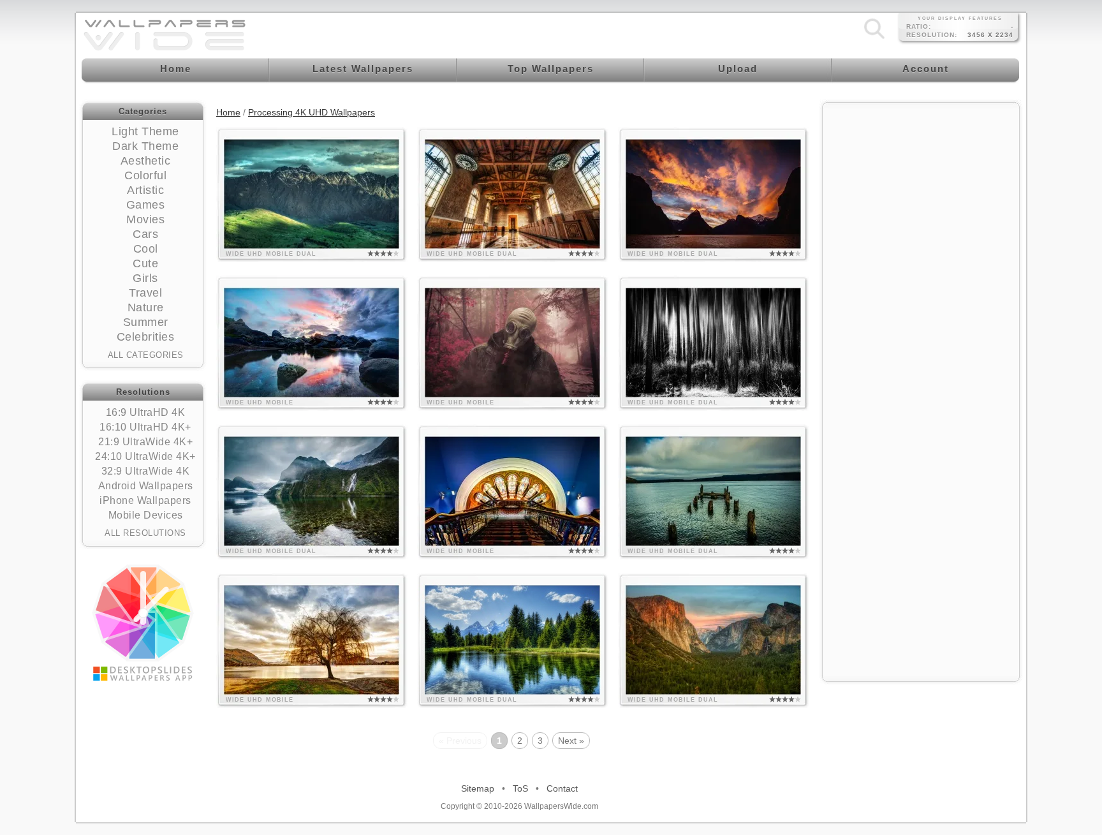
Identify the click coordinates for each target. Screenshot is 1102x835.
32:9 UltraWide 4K (145, 471)
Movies (145, 219)
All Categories (146, 355)
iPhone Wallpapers (145, 500)
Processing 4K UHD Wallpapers (311, 112)
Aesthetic (146, 160)
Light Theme (145, 131)
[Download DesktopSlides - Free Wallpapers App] (143, 622)
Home (228, 112)
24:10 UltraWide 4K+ (145, 456)
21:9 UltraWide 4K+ (145, 441)
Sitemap (477, 788)
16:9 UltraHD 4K (146, 412)
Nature (146, 307)
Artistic (145, 190)
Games (145, 204)
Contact (562, 788)
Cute (145, 263)
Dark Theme (145, 146)
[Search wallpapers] (874, 38)
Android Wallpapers (145, 485)
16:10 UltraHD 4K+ (145, 427)
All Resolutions (145, 533)
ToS (520, 788)
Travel (145, 292)
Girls (145, 278)
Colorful (145, 175)
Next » (571, 740)
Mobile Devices (145, 515)
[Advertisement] (921, 189)
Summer (145, 322)
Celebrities (146, 336)
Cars (145, 234)
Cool (145, 248)
